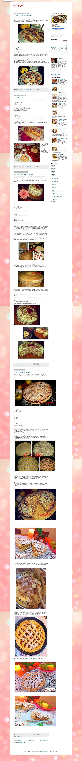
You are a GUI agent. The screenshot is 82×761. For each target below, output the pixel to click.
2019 (53, 169)
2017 (53, 172)
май (54, 187)
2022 (53, 165)
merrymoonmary (45, 751)
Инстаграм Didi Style (56, 74)
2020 (53, 168)
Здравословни (60, 50)
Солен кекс (17, 97)
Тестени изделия (19, 167)
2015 (53, 175)
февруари (55, 198)
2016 (53, 174)
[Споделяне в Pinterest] (38, 89)
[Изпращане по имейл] (33, 89)
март (54, 190)
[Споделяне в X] (36, 89)
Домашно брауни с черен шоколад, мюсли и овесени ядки (62, 95)
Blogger (56, 751)
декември (55, 177)
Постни (66, 50)
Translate (59, 36)
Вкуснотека (25, 179)
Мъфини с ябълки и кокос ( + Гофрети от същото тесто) (62, 120)
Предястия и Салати (62, 48)
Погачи (63, 49)
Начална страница (30, 740)
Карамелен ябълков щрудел (23, 15)
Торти (21, 365)
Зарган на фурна (60, 154)
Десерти (18, 365)
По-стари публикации (44, 740)
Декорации (53, 50)
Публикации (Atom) (22, 742)
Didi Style (18, 5)
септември (55, 181)
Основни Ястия (56, 46)
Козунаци (54, 51)
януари (54, 199)
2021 (53, 166)
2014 (53, 201)
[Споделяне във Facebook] (37, 89)
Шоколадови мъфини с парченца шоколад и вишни (61, 130)
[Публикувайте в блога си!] (34, 89)
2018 (53, 171)
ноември (55, 178)
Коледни (56, 49)
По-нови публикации (17, 740)
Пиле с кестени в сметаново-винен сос (61, 111)
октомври (55, 180)
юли (54, 184)
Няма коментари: (29, 89)
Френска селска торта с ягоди (23, 174)
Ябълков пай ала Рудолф (22, 372)
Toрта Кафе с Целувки (61, 103)
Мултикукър (60, 51)
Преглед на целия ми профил (56, 69)
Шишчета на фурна (61, 79)
